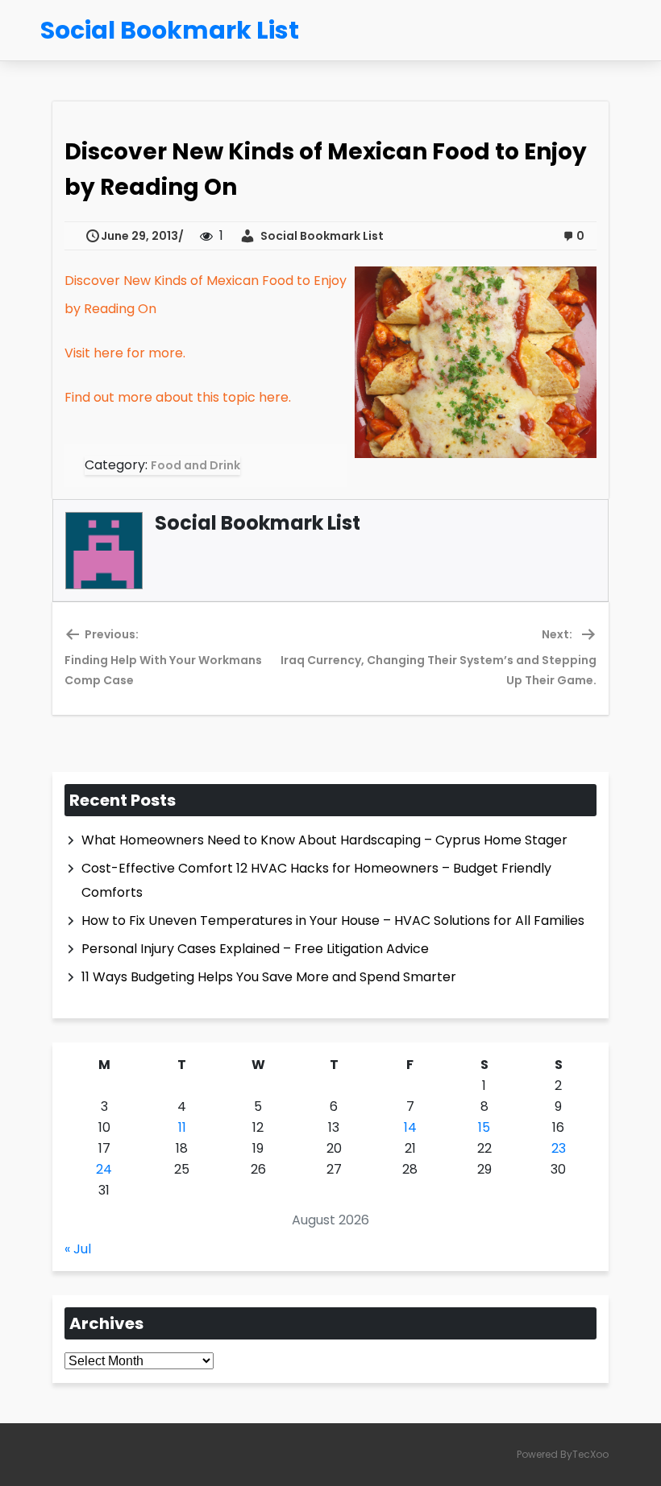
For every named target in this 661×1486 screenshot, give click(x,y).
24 (104, 1169)
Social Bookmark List (320, 236)
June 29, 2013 (139, 236)
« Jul (77, 1249)
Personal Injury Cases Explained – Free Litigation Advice (255, 948)
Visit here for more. (124, 353)
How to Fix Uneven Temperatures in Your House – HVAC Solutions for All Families (332, 920)
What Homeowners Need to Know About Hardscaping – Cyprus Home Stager (324, 840)
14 (410, 1127)
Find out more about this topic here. (177, 397)
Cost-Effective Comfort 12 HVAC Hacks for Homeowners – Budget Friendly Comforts (316, 880)
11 (182, 1127)
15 (484, 1127)
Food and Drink (195, 465)
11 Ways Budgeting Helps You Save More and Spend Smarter (268, 977)
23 (558, 1148)
